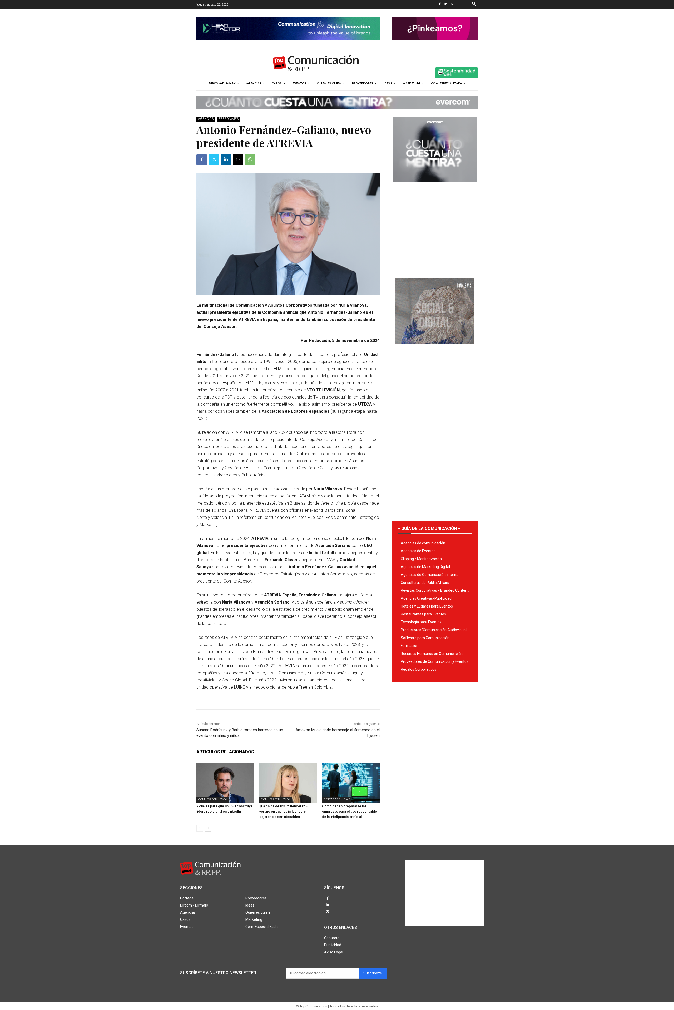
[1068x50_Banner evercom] (337, 113)
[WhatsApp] (250, 159)
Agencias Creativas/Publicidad (426, 598)
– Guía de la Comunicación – (429, 528)
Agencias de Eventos (418, 551)
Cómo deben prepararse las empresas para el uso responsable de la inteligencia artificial (349, 811)
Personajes (229, 119)
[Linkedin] (446, 4)
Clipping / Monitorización (421, 559)
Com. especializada (213, 799)
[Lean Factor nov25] (288, 44)
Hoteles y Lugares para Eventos (427, 606)
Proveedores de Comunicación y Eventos (434, 661)
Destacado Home (337, 799)
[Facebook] (440, 4)
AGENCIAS (206, 119)
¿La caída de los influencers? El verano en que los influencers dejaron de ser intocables (283, 811)
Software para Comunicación (425, 638)
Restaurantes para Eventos (423, 614)
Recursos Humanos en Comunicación (432, 653)
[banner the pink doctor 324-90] (435, 44)
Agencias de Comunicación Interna (429, 575)
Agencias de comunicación (423, 543)
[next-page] (208, 828)
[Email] (238, 159)
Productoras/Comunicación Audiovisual (434, 630)
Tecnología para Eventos (421, 622)
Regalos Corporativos (418, 669)
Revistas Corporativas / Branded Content (435, 590)
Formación (409, 646)
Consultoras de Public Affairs (425, 582)
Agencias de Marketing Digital (425, 567)
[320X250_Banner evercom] (435, 186)
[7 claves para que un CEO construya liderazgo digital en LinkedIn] (225, 783)
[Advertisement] (434, 228)
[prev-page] (199, 828)
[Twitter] (452, 4)
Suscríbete (372, 973)
